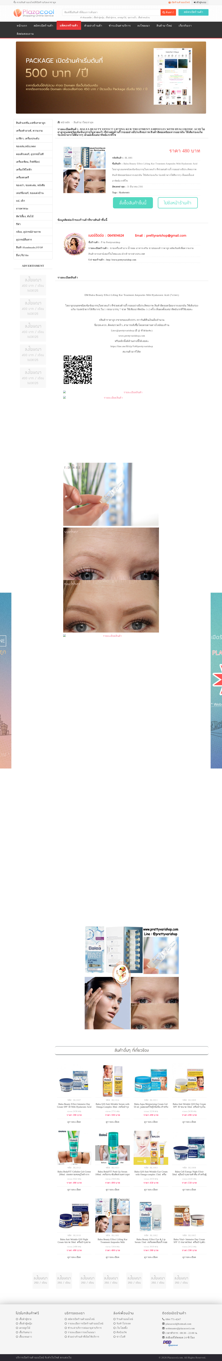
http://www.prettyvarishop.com (121, 260)
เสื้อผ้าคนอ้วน (144, 17)
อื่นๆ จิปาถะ (22, 255)
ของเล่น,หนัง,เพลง (26, 146)
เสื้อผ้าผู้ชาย (111, 17)
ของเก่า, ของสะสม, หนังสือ (30, 185)
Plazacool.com (175, 1357)
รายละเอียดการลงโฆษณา (81, 1332)
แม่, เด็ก (20, 200)
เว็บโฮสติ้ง (122, 1328)
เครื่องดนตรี (22, 177)
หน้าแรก (22, 25)
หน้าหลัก (65, 122)
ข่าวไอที (121, 1336)
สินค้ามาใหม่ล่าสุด (83, 122)
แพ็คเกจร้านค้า (69, 25)
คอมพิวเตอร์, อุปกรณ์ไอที (30, 154)
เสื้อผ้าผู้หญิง (99, 17)
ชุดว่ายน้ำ (132, 17)
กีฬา (18, 224)
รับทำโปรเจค (124, 1323)
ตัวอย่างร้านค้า (93, 25)
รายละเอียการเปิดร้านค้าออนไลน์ (85, 1323)
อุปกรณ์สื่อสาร (24, 239)
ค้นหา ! (169, 12)
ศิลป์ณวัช (122, 1332)
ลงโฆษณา (143, 25)
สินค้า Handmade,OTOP (29, 247)
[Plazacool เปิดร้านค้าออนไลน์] (34, 13)
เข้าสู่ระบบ (201, 2)
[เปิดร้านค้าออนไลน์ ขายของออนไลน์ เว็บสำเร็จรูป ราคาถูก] (111, 77)
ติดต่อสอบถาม (25, 33)
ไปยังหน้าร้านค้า (177, 202)
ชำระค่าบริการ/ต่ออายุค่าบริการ (85, 1328)
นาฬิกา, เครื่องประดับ (27, 138)
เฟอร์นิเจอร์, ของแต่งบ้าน (30, 193)
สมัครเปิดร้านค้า (193, 12)
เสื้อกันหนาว (25, 1332)
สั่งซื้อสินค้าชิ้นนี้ (132, 202)
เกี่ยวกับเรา (185, 25)
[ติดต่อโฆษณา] (33, 285)
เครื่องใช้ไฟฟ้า (24, 169)
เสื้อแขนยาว (25, 1336)
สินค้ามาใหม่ (164, 25)
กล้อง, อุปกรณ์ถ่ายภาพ (28, 232)
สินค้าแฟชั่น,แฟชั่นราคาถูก (31, 123)
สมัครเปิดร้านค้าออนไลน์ (81, 1319)
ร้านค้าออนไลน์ (125, 1319)
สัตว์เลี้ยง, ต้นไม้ (24, 216)
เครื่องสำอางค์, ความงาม (29, 130)
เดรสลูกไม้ (121, 17)
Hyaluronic (124, 192)
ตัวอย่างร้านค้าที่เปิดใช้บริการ (83, 1336)
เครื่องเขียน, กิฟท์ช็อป (28, 162)
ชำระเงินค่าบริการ (120, 25)
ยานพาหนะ (22, 208)
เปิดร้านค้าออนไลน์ (180, 2)
